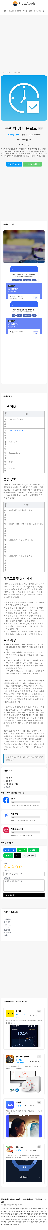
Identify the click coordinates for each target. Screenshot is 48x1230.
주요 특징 (9, 787)
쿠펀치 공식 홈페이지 (16, 430)
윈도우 (6, 11)
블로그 (30, 11)
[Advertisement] (24, 45)
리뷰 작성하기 (10, 895)
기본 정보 (9, 778)
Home (3, 72)
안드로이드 (18, 11)
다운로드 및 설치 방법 (13, 784)
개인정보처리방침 (12, 1205)
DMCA (20, 1205)
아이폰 (25, 11)
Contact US (37, 11)
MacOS (11, 11)
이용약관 (3, 1205)
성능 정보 (9, 781)
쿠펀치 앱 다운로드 (21, 128)
